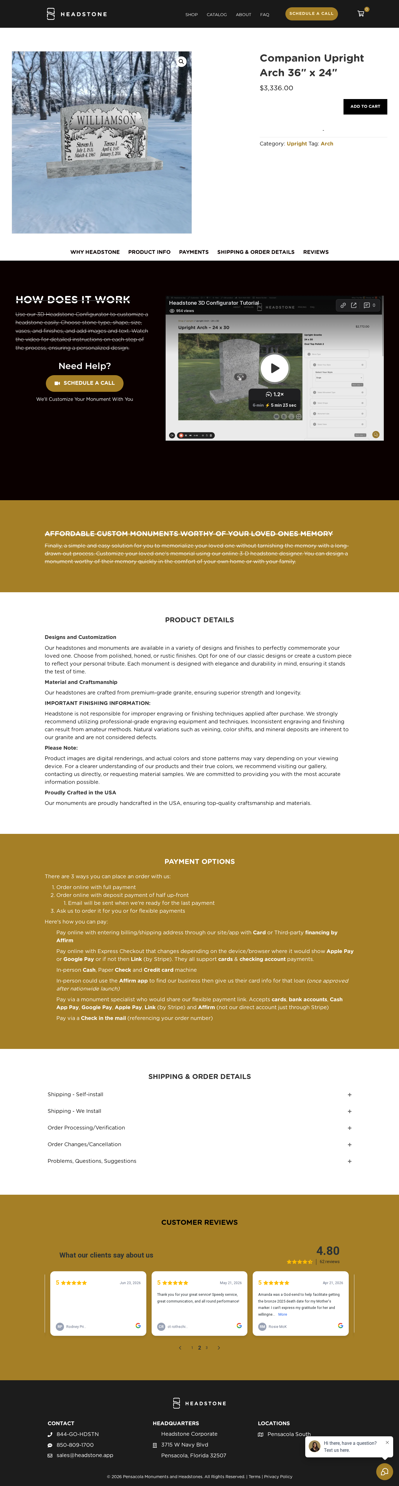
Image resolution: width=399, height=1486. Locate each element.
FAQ (264, 14)
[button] (181, 61)
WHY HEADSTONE (95, 252)
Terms (255, 1477)
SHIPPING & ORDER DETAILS (256, 252)
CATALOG (217, 14)
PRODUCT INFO (149, 252)
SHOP (191, 14)
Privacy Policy (278, 1477)
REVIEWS (316, 252)
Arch (327, 144)
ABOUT (243, 14)
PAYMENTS (194, 252)
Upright (297, 144)
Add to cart (365, 107)
